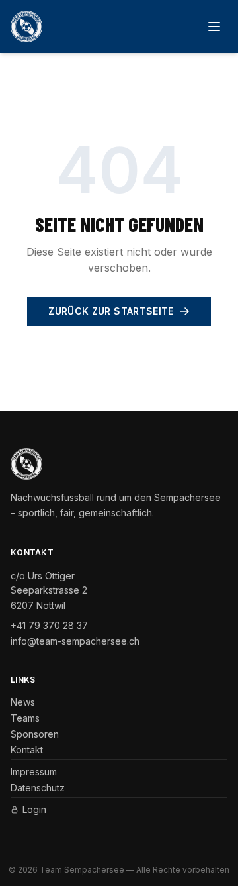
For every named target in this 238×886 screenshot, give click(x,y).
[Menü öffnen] (214, 26)
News (23, 702)
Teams (25, 718)
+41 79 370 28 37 (49, 625)
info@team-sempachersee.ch (75, 641)
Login (34, 809)
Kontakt (27, 749)
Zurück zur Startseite (110, 311)
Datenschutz (38, 787)
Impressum (34, 771)
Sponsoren (35, 734)
